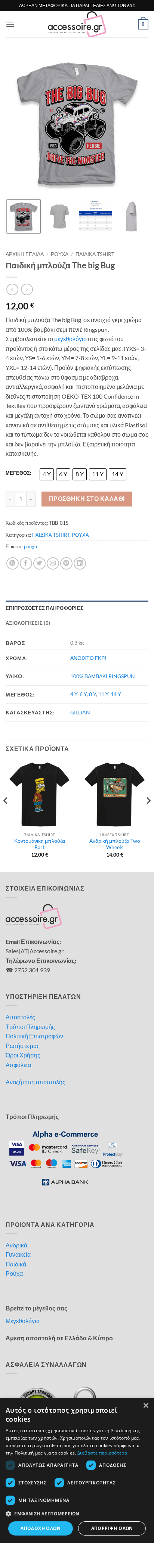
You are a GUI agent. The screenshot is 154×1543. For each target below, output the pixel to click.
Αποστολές (20, 1016)
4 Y (73, 694)
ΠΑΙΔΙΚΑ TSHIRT (95, 254)
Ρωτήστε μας (23, 1045)
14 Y (116, 694)
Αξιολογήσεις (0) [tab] (28, 623)
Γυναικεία (18, 1254)
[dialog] (77, 1470)
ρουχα (30, 546)
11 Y (103, 694)
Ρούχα (14, 1273)
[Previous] (5, 815)
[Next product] (12, 289)
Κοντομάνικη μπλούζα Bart (39, 844)
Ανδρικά (16, 1245)
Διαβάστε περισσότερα (102, 1453)
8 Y (92, 694)
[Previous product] (27, 289)
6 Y (83, 694)
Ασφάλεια (18, 1064)
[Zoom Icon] (140, 60)
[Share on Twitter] (39, 563)
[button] (10, 24)
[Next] (148, 815)
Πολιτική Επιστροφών (34, 1035)
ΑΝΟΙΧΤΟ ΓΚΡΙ (88, 658)
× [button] (145, 1406)
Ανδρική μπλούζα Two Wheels (114, 844)
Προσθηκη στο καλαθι (87, 498)
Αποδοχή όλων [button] (41, 1528)
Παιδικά (16, 1264)
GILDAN (80, 712)
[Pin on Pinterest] (66, 563)
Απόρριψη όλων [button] (112, 1528)
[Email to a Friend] (53, 563)
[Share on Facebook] (26, 563)
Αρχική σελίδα (25, 254)
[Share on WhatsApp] (12, 563)
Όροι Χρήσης (23, 1055)
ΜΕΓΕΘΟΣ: (18, 473)
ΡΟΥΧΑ (59, 254)
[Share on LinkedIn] (80, 563)
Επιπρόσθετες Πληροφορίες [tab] (44, 608)
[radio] (46, 474)
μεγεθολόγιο (70, 338)
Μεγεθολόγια (23, 1320)
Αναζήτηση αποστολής (35, 1081)
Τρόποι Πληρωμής (30, 1026)
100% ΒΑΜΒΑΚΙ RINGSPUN (102, 676)
